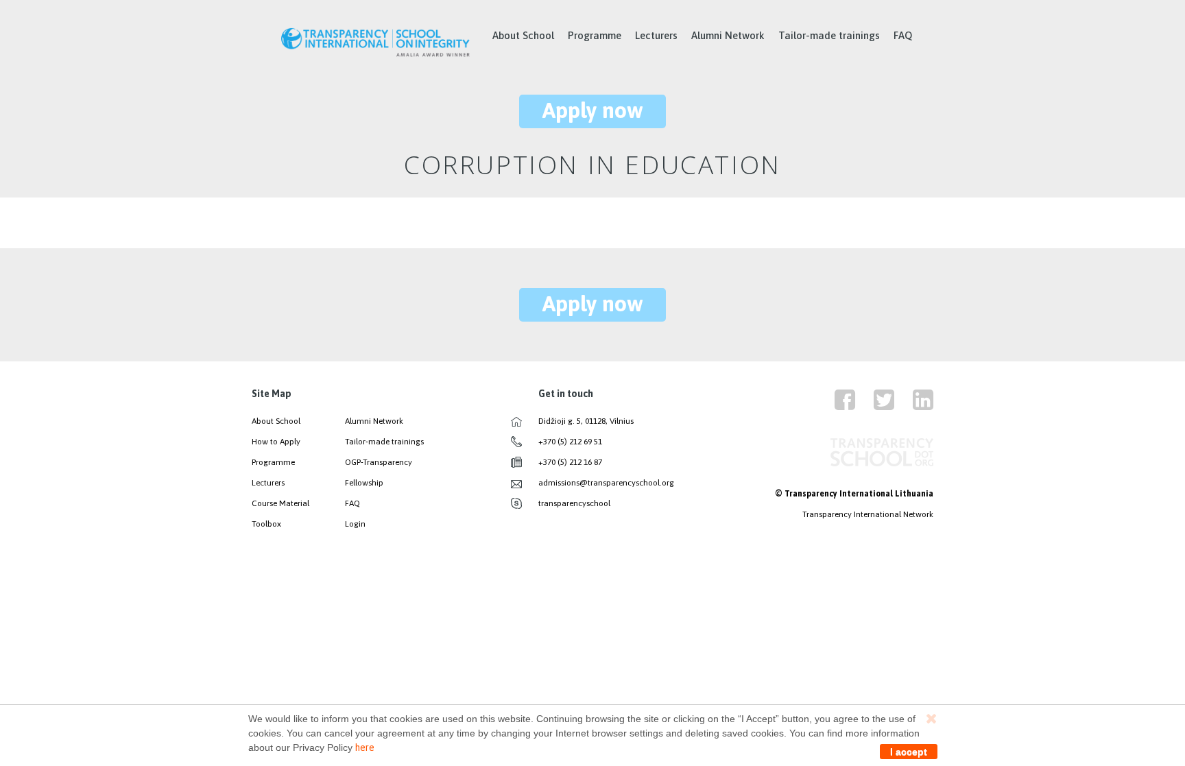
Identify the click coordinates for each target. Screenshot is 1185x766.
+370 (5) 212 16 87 (570, 462)
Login (355, 524)
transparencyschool (574, 503)
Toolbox (266, 524)
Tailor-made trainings (829, 35)
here (364, 747)
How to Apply (276, 441)
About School (523, 35)
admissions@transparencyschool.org (606, 483)
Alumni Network (728, 35)
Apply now (592, 110)
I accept (908, 751)
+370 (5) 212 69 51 (570, 441)
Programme (594, 35)
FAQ (903, 35)
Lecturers (656, 35)
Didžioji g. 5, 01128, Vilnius (586, 421)
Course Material (280, 503)
